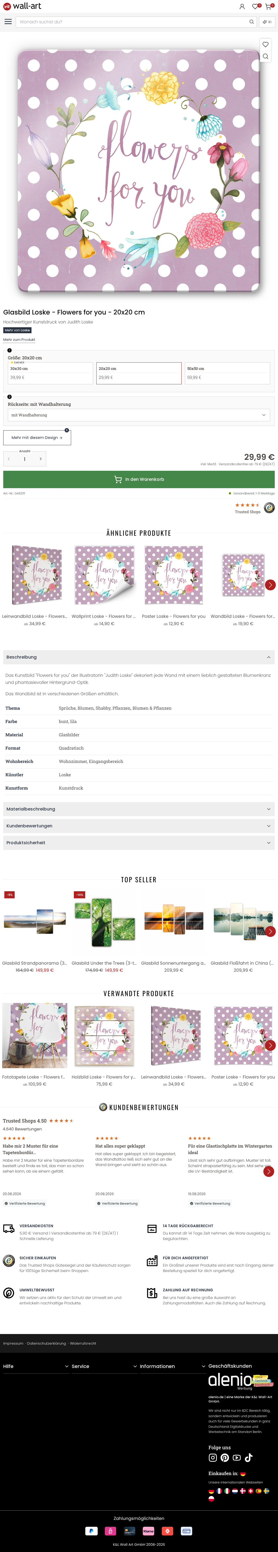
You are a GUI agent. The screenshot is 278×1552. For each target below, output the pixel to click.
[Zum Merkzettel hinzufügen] (265, 44)
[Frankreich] (219, 1491)
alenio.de (216, 1397)
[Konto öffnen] (242, 6)
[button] (139, 171)
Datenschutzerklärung (46, 1343)
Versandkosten (36, 1226)
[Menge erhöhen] (41, 458)
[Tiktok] (248, 1457)
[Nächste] (270, 584)
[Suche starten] (251, 22)
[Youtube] (236, 1457)
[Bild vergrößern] (265, 56)
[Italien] (227, 1491)
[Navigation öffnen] (8, 21)
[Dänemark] (243, 1491)
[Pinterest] (224, 1457)
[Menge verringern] (9, 458)
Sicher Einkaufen (38, 1258)
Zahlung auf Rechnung (188, 1290)
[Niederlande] (235, 1491)
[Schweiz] (251, 1491)
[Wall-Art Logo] (22, 6)
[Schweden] (266, 1491)
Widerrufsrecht (83, 1343)
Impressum (13, 1343)
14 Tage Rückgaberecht (188, 1226)
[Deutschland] (211, 1491)
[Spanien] (258, 1491)
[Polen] (211, 1499)
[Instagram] (212, 1457)
